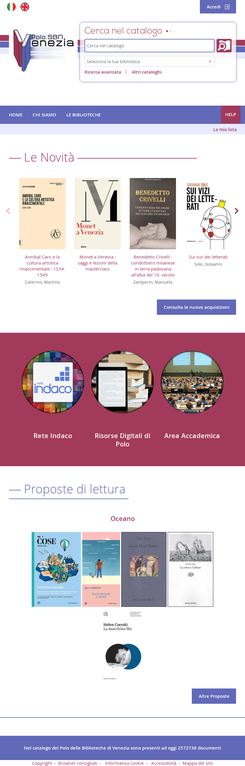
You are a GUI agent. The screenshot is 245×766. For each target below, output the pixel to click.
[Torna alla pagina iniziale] (43, 51)
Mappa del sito (198, 763)
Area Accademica (192, 435)
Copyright (42, 763)
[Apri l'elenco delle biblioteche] (210, 61)
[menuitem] (15, 115)
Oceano (123, 518)
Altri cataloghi (147, 72)
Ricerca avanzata (103, 72)
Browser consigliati (77, 763)
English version (24, 6)
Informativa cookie (124, 763)
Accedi (213, 7)
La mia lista (225, 129)
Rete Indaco (52, 435)
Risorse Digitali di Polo (122, 439)
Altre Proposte (214, 696)
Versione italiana (11, 6)
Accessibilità (163, 763)
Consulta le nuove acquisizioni (196, 307)
